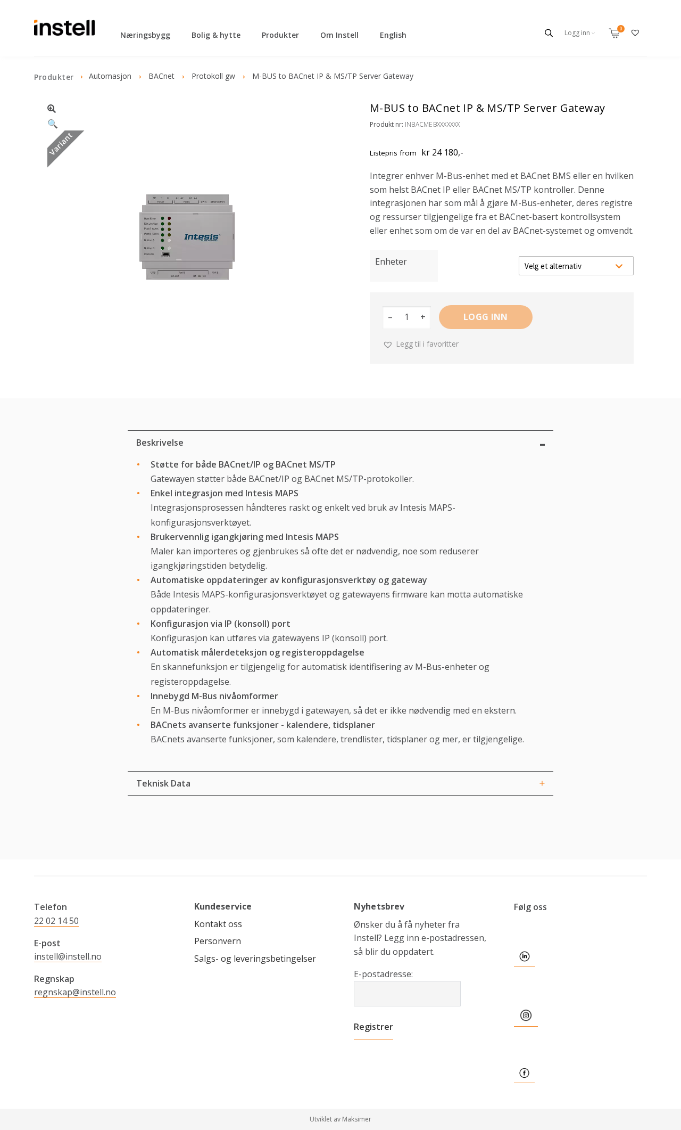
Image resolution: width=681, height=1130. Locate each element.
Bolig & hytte (216, 35)
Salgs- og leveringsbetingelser (255, 958)
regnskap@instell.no (75, 992)
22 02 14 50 (56, 921)
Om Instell (339, 35)
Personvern (217, 941)
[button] (187, 114)
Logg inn (485, 317)
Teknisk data (163, 783)
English (393, 35)
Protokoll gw (213, 76)
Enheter (391, 261)
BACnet (161, 76)
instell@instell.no (68, 956)
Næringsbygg (145, 35)
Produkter (280, 35)
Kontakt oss (218, 924)
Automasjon (110, 76)
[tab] (340, 442)
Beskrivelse (160, 442)
